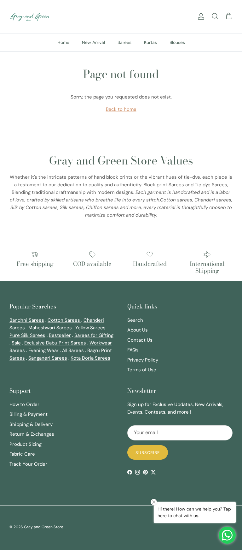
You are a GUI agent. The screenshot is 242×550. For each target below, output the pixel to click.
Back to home (121, 109)
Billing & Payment (28, 414)
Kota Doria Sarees (90, 358)
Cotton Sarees (64, 320)
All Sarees (73, 350)
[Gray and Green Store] (29, 16)
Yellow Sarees (90, 328)
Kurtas (150, 42)
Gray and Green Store (43, 526)
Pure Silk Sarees (27, 335)
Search (135, 320)
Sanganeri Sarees (47, 358)
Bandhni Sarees (26, 320)
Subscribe (147, 452)
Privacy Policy (142, 360)
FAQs (133, 350)
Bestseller (60, 335)
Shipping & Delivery (31, 424)
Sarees (124, 42)
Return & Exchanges (31, 434)
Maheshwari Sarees (50, 328)
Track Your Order (28, 464)
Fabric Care (22, 454)
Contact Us (140, 340)
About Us (137, 330)
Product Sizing (25, 444)
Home (63, 42)
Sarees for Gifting (93, 335)
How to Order (24, 404)
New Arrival (93, 42)
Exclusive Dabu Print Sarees (55, 343)
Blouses (177, 42)
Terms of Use (141, 370)
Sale (16, 343)
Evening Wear (43, 350)
